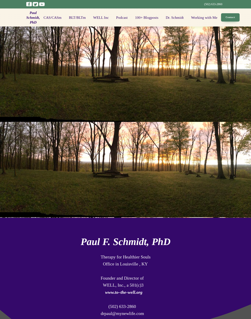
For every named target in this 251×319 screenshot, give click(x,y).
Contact (230, 17)
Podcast (122, 17)
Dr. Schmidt (175, 17)
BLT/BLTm (77, 17)
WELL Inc (101, 17)
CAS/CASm (53, 17)
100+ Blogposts (146, 17)
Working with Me (204, 17)
